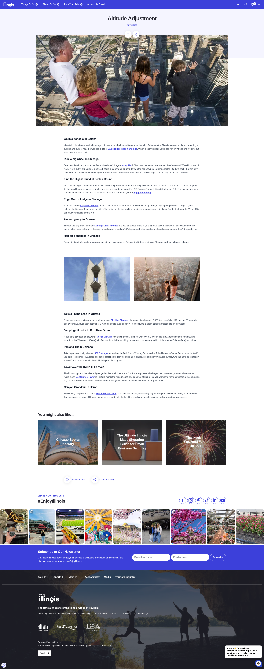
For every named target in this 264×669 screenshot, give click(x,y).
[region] (246, 4)
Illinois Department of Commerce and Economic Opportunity (64, 613)
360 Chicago (101, 353)
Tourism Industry (125, 577)
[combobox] (238, 4)
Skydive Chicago (119, 320)
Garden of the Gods (106, 393)
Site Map (126, 613)
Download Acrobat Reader (49, 642)
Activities (132, 25)
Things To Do (27, 4)
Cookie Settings (141, 613)
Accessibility (92, 577)
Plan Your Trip (71, 4)
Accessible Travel (96, 4)
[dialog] (3, 665)
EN (238, 4)
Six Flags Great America (105, 226)
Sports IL (58, 577)
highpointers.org (142, 192)
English (42, 653)
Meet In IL (74, 577)
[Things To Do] (36, 4)
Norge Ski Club (104, 337)
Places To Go (49, 4)
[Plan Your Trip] (81, 4)
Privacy (115, 613)
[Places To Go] (58, 4)
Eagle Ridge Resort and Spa (122, 149)
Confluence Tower (85, 377)
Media (107, 577)
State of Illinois (101, 613)
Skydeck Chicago (89, 205)
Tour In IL (43, 577)
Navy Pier (127, 165)
